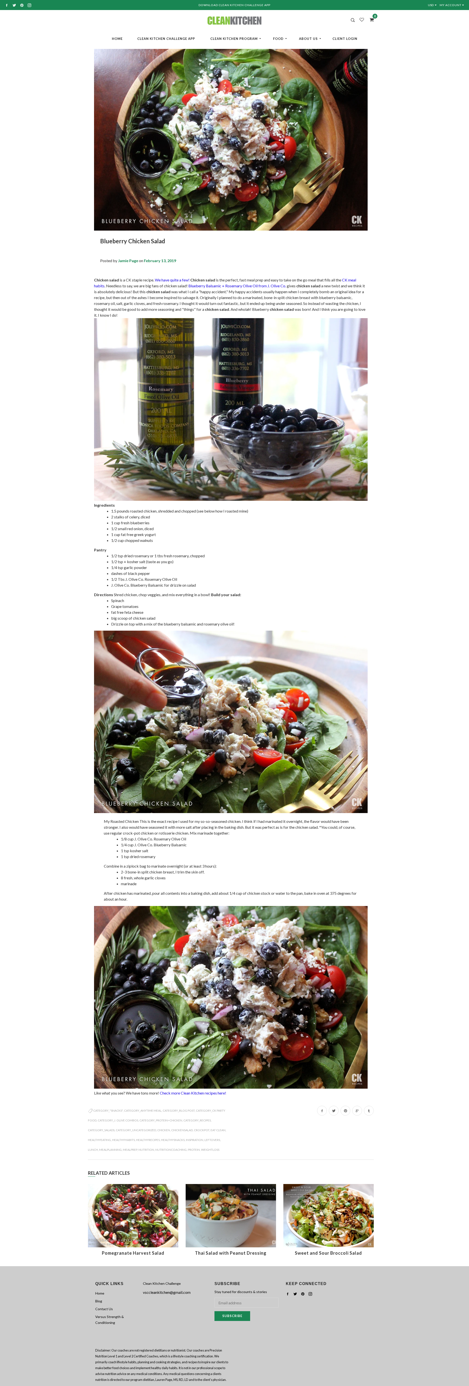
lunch (93, 1149)
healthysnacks (173, 1140)
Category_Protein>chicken (160, 1120)
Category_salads (101, 1130)
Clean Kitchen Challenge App (166, 39)
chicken (163, 1130)
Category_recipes (197, 1120)
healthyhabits (123, 1140)
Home (117, 39)
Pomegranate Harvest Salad (133, 1253)
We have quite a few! (172, 280)
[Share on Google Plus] (357, 1111)
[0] (370, 19)
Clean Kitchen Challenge (162, 1283)
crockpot (201, 1130)
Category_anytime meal (142, 1110)
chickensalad (182, 1130)
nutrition (146, 1149)
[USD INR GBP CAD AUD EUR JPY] (433, 5)
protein (194, 1149)
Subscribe (232, 1316)
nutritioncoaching (171, 1149)
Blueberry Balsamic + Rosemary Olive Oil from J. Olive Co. (237, 285)
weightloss (210, 1149)
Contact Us (104, 1309)
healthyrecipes (148, 1140)
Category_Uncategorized (136, 1130)
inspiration (194, 1140)
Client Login (344, 39)
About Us (308, 39)
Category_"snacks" (108, 1110)
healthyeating (99, 1140)
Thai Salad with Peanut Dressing (230, 1253)
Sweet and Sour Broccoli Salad (328, 1253)
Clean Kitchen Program (234, 39)
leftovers (212, 1140)
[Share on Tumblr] (369, 1111)
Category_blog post (179, 1110)
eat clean (218, 1130)
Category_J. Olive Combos (118, 1120)
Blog (98, 1301)
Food (278, 39)
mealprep (130, 1149)
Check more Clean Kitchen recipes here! (193, 1093)
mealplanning (110, 1149)
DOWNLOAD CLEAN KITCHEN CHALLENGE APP (234, 5)
